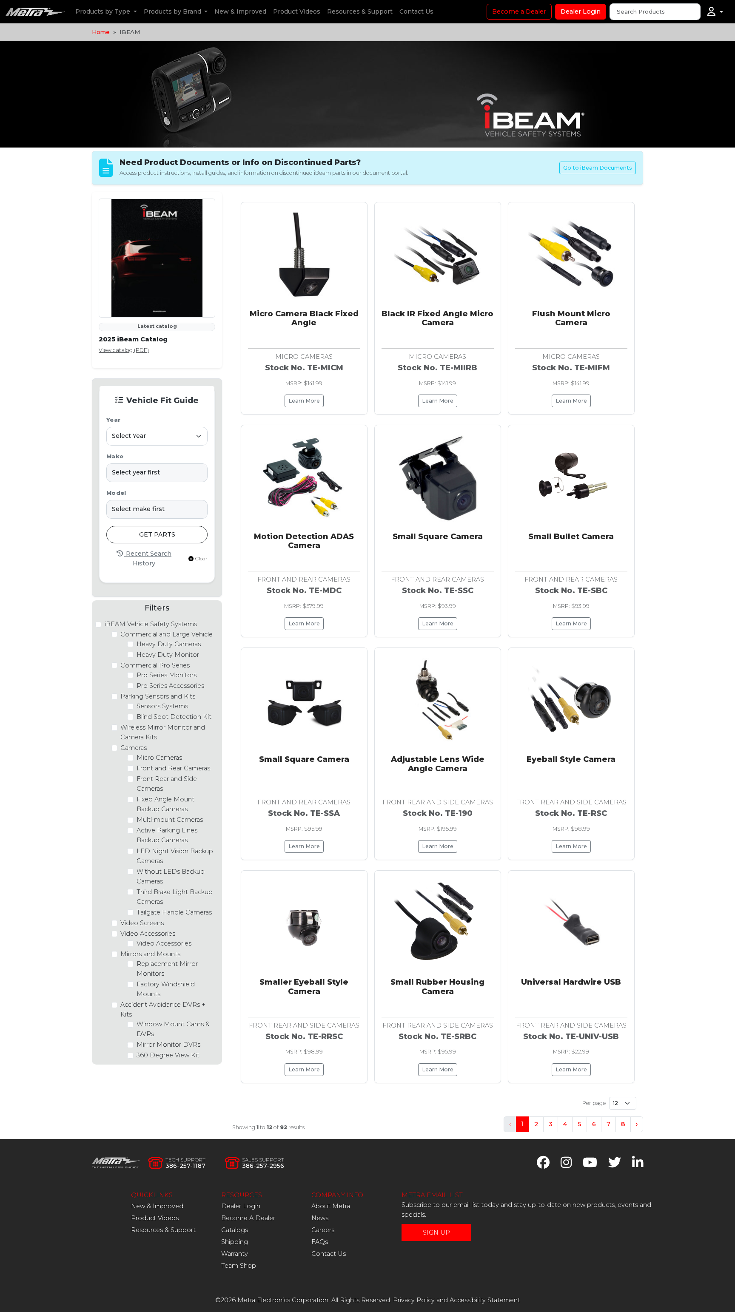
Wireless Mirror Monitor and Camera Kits (162, 732)
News (319, 1218)
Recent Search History (147, 558)
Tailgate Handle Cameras (174, 912)
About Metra (330, 1206)
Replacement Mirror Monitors (167, 968)
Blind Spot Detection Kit (174, 717)
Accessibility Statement (485, 1300)
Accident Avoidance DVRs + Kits (162, 1009)
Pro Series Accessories (170, 686)
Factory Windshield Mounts (166, 989)
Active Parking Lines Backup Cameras (167, 835)
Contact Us (416, 11)
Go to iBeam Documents (597, 168)
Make (114, 456)
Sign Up (436, 1232)
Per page (594, 1103)
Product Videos (296, 11)
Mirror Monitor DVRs (168, 1044)
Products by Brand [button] (173, 11)
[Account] (715, 12)
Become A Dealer (248, 1218)
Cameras (133, 748)
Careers (322, 1230)
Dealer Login (581, 11)
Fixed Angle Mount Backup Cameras (165, 804)
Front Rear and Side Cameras (167, 783)
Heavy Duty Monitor (168, 655)
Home (101, 31)
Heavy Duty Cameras (169, 644)
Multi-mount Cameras (170, 820)
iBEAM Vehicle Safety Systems (151, 624)
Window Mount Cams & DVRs (173, 1029)
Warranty (234, 1254)
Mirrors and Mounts (150, 954)
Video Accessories (147, 933)
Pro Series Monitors (167, 675)
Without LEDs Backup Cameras (171, 876)
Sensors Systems (162, 706)
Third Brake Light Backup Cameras (175, 897)
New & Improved (240, 11)
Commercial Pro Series (155, 665)
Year (113, 420)
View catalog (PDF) (124, 350)
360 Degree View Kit (168, 1055)
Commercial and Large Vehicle (166, 634)
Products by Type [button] (103, 11)
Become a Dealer (519, 11)
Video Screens (142, 923)
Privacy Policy (414, 1300)
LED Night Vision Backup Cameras (175, 856)
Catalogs (234, 1230)
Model (116, 493)
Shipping (234, 1242)
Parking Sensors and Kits (157, 696)
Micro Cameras (159, 757)
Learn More (304, 401)
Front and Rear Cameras (173, 768)
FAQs (319, 1242)
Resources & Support (360, 11)
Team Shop (238, 1265)
